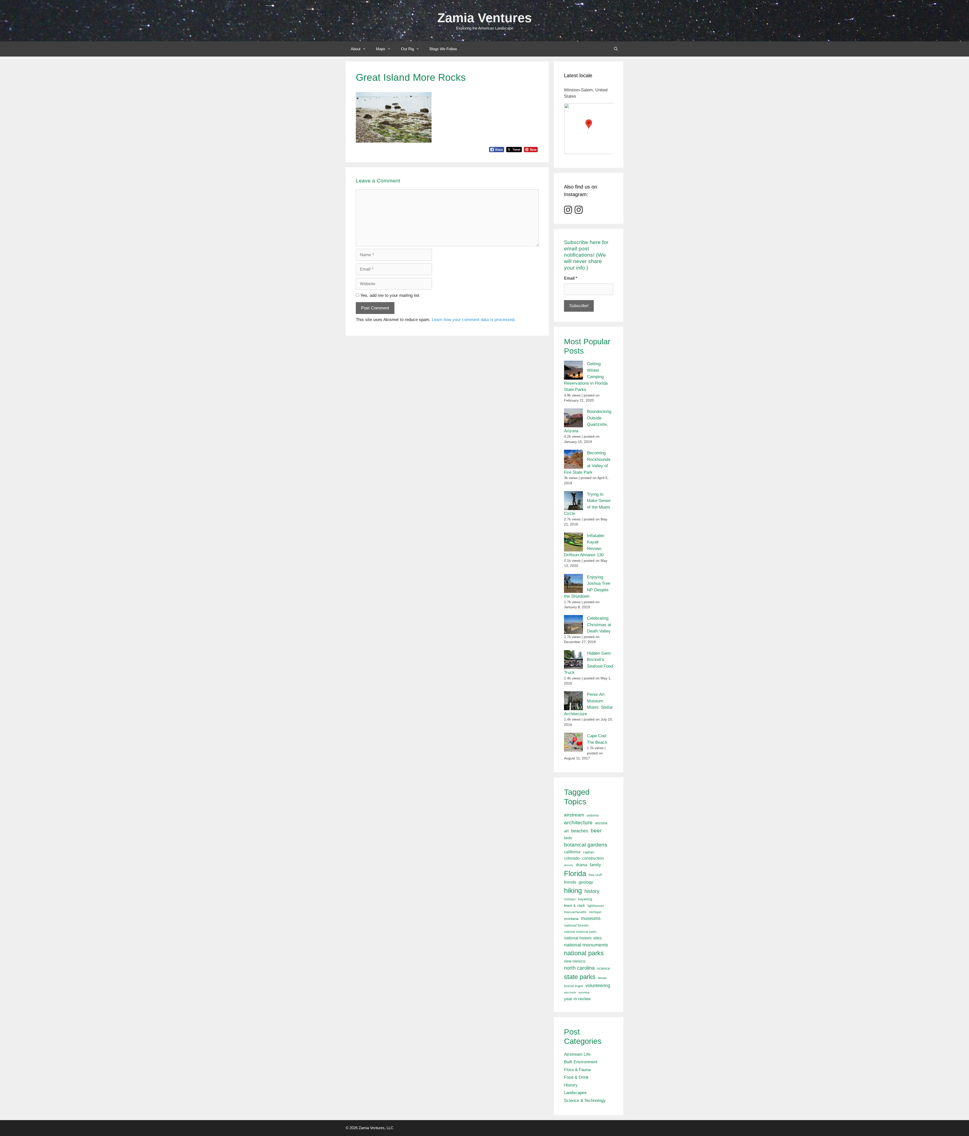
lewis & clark (574, 905)
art (566, 831)
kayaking (585, 899)
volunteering (597, 985)
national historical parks (580, 932)
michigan (595, 912)
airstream (574, 814)
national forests (576, 925)
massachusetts (575, 912)
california (572, 852)
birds (568, 838)
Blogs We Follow (443, 49)
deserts (568, 865)
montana (571, 918)
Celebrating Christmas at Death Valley (599, 624)
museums (591, 918)
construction (593, 858)
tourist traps (573, 986)
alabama (593, 815)
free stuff (595, 875)
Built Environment (580, 1062)
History (571, 1085)
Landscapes (575, 1092)
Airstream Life (577, 1054)
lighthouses (595, 906)
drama (581, 864)
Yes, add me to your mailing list (389, 295)
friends (570, 882)
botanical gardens (585, 845)
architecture (578, 822)
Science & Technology (585, 1100)
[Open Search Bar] (615, 49)
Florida (575, 873)
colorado (572, 858)
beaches (579, 830)
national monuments (586, 944)
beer (596, 830)
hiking (573, 890)
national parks (584, 953)
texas (602, 978)
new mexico (574, 961)
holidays (570, 899)
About (355, 49)
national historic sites (583, 938)
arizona (601, 823)
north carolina (579, 968)
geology (586, 882)
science (603, 968)
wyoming (584, 992)
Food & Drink (576, 1077)
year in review (577, 998)
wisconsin (570, 992)
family (595, 864)
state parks (580, 977)
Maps (380, 49)
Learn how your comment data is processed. (474, 319)
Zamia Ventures (484, 18)
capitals (588, 852)
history (591, 891)
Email (570, 278)
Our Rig (407, 49)
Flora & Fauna (577, 1069)
